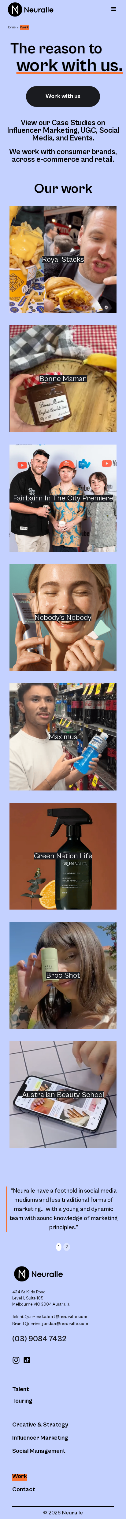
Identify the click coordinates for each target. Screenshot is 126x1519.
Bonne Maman (63, 378)
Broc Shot (63, 975)
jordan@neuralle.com (64, 1323)
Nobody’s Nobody (63, 617)
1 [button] (58, 1247)
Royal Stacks (63, 259)
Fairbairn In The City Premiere (63, 498)
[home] (29, 9)
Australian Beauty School (63, 1094)
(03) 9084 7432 (39, 1339)
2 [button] (66, 1247)
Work (24, 27)
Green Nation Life (63, 855)
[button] (114, 9)
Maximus (63, 736)
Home (11, 27)
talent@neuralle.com (64, 1316)
